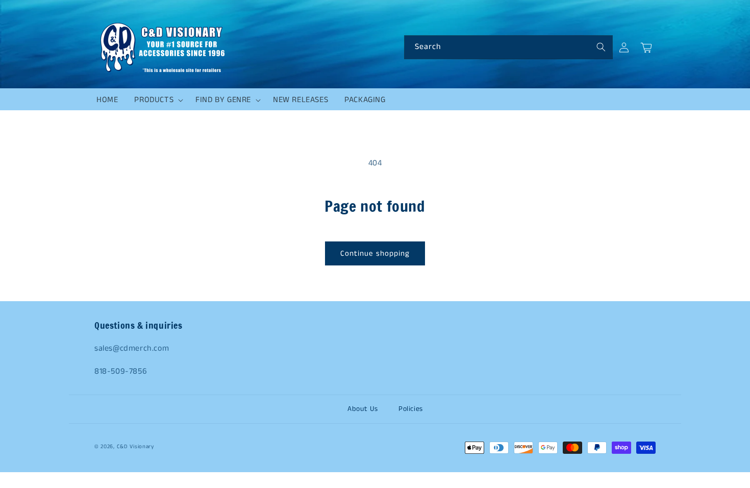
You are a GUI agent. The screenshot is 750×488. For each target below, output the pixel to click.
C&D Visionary (135, 447)
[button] (156, 100)
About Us (362, 409)
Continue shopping (375, 253)
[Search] (601, 47)
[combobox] (508, 47)
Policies (410, 409)
